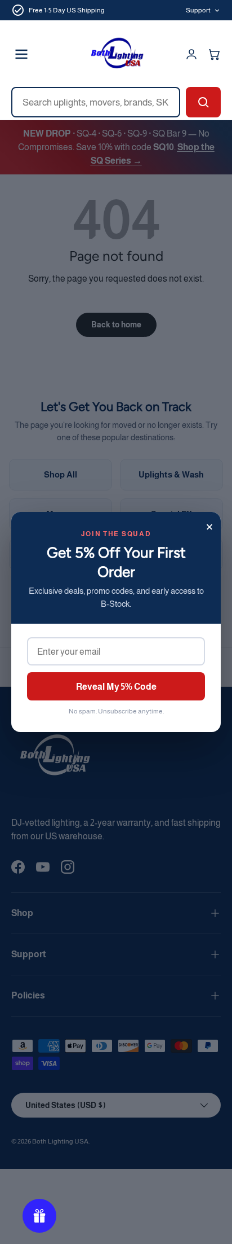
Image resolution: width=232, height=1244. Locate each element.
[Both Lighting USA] (116, 54)
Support (198, 10)
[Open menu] (21, 54)
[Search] (203, 102)
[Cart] (214, 54)
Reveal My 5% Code (116, 686)
